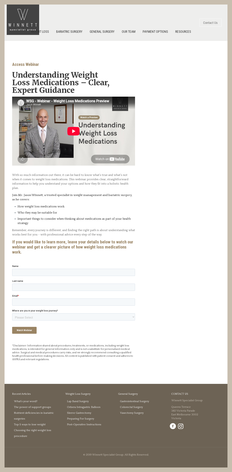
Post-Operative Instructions (84, 424)
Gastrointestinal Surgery (134, 401)
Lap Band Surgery (78, 401)
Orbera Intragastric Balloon (83, 407)
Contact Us (210, 23)
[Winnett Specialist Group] (23, 20)
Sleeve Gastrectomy (79, 412)
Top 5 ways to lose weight (29, 424)
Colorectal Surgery (131, 407)
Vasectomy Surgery (132, 412)
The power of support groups (32, 407)
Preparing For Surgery (80, 418)
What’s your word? (25, 401)
